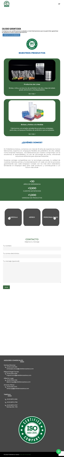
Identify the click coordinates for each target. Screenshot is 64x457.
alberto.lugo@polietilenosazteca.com (19, 382)
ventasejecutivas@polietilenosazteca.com (20, 369)
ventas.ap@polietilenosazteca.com (18, 388)
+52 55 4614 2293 (12, 373)
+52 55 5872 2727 (12, 405)
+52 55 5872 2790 (12, 402)
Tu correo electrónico (11, 253)
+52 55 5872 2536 (12, 399)
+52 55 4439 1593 (12, 367)
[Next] (55, 218)
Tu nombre (7, 246)
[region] (32, 217)
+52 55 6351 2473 (12, 386)
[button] (59, 4)
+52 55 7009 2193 (12, 380)
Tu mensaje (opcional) (11, 261)
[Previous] (9, 218)
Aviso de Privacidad (25, 454)
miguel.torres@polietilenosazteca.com (19, 375)
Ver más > (32, 94)
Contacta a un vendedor (11, 35)
